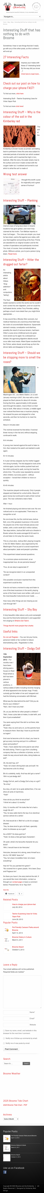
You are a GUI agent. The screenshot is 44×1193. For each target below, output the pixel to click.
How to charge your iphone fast (24, 904)
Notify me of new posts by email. (18, 1043)
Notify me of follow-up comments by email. (21, 1038)
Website (33, 1024)
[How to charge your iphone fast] (7, 906)
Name (32, 1012)
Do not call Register (10, 637)
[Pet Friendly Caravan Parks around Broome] (7, 930)
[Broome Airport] (7, 949)
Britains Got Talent (22, 620)
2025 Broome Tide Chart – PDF (15, 1105)
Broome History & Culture (22, 937)
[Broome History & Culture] (7, 940)
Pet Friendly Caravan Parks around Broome (24, 1135)
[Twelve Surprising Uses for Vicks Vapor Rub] (7, 916)
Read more (12, 254)
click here (19, 93)
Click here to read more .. (30, 74)
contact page (17, 882)
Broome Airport (18, 947)
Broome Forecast (14, 1091)
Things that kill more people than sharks (18, 625)
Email (32, 1018)
